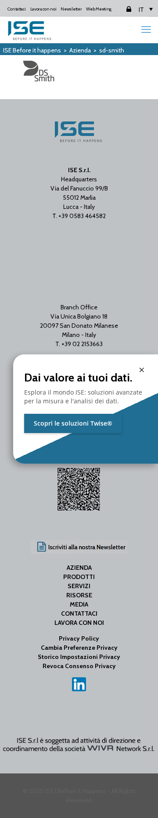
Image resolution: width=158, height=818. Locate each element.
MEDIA (79, 604)
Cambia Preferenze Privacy (79, 648)
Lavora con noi (43, 9)
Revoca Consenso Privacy (79, 666)
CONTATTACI (79, 613)
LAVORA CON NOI (79, 623)
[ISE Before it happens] (30, 30)
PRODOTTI (79, 577)
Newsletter (71, 9)
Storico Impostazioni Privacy (79, 657)
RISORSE (79, 595)
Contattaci (16, 9)
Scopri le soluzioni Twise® (73, 423)
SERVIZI (79, 586)
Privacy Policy (79, 638)
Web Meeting (98, 9)
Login (121, 9)
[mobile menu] (146, 29)
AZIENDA (79, 568)
